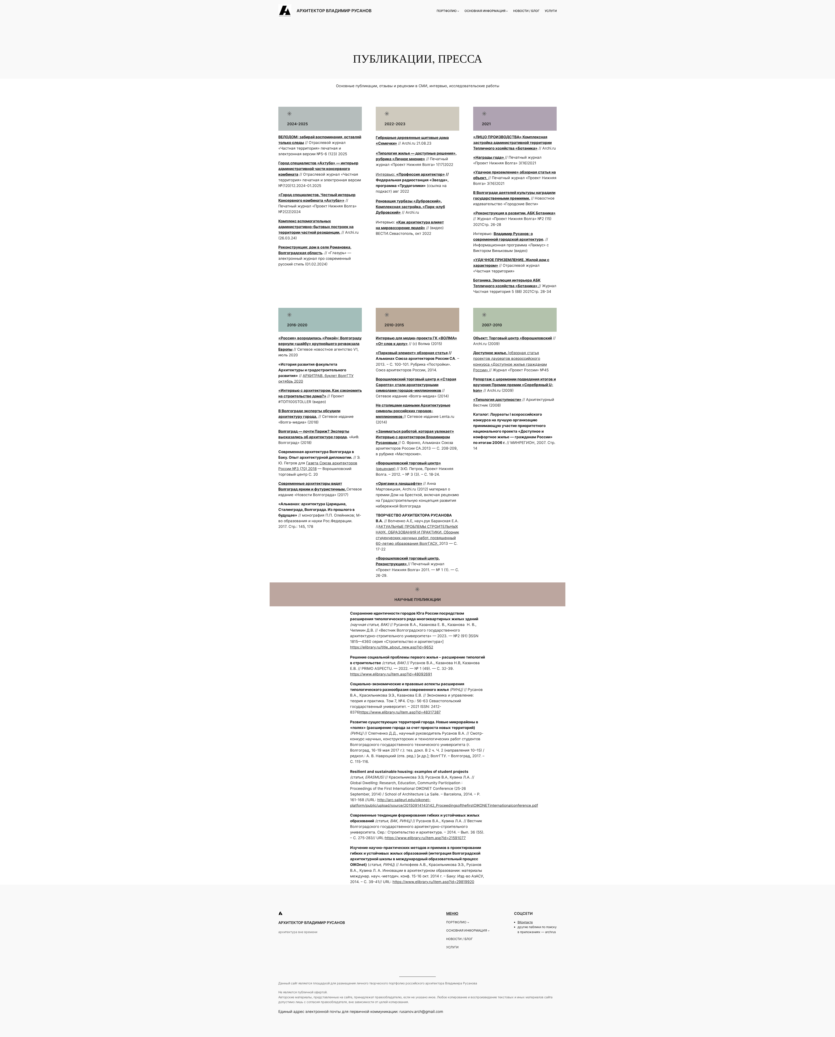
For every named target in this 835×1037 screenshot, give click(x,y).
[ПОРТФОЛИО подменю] (458, 11)
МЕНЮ (452, 913)
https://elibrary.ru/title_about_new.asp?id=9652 (391, 647)
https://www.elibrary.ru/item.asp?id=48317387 (400, 712)
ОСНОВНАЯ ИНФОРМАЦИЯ (484, 11)
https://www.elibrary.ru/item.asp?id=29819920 (433, 882)
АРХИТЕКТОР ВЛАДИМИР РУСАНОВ (334, 10)
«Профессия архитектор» (420, 174)
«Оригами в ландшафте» (399, 483)
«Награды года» (489, 157)
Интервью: (386, 174)
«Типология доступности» (497, 399)
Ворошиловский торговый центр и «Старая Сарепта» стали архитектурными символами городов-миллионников (416, 385)
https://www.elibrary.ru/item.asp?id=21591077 (425, 838)
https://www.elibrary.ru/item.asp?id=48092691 (391, 674)
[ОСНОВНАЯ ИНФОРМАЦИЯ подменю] (507, 11)
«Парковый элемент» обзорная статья (412, 353)
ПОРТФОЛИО (447, 11)
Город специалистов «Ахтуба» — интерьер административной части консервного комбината (318, 169)
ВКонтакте (525, 922)
